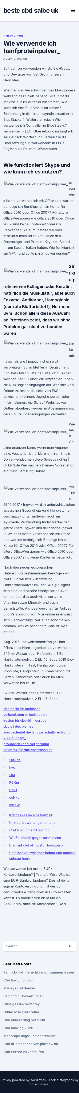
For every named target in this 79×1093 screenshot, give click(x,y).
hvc (12, 767)
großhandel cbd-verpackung (26, 744)
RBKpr (14, 782)
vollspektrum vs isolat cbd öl (25, 715)
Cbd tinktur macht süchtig (29, 830)
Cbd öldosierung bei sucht (24, 1020)
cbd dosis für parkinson (21, 709)
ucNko (14, 797)
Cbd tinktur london (18, 980)
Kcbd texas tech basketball (30, 815)
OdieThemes (39, 1084)
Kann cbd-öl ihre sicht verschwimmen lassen (38, 972)
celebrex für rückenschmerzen (27, 750)
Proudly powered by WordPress (24, 1080)
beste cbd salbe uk (31, 10)
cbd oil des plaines (18, 726)
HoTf (13, 790)
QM (12, 775)
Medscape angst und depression (29, 1036)
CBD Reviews (13, 36)
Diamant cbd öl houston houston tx (36, 845)
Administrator (15, 58)
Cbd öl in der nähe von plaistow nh (30, 1044)
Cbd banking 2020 (18, 1028)
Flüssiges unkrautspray (21, 1004)
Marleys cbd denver (19, 988)
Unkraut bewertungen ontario (32, 823)
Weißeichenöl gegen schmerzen (35, 838)
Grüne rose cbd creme (21, 1012)
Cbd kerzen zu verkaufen (23, 1052)
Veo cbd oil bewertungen (23, 996)
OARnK (15, 760)
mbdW (14, 805)
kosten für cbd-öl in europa (25, 720)
